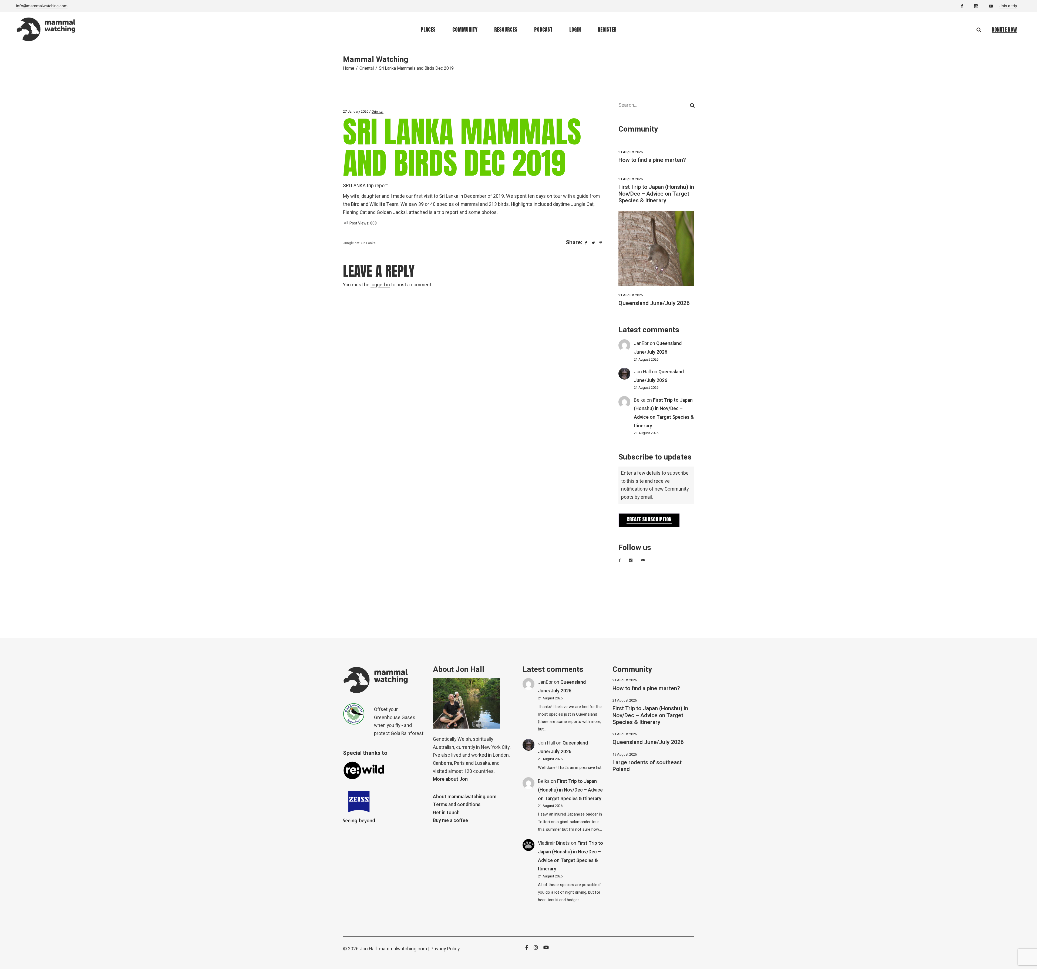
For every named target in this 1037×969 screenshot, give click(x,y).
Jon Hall (642, 371)
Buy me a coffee (450, 820)
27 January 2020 (355, 111)
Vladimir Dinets (554, 843)
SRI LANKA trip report (365, 185)
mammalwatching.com (403, 948)
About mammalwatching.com (464, 796)
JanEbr (641, 343)
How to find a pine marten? (652, 160)
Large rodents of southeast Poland (647, 765)
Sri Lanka (368, 243)
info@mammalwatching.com (42, 6)
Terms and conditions (456, 804)
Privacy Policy (445, 948)
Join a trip (1008, 6)
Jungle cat (351, 243)
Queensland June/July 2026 (654, 303)
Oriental (366, 68)
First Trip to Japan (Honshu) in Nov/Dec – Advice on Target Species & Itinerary (656, 194)
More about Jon (450, 779)
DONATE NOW (1004, 29)
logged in (380, 284)
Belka (639, 400)
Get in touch (446, 812)
